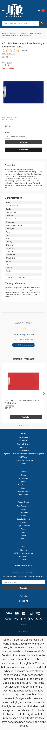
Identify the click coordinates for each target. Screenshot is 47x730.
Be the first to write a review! (23, 345)
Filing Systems (23, 485)
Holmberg (23, 522)
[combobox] (23, 23)
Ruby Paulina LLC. (23, 506)
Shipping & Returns (23, 444)
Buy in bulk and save (18, 136)
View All (23, 539)
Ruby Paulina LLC (23, 519)
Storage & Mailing (23, 491)
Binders (23, 475)
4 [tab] (25, 425)
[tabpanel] (23, 393)
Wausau (23, 509)
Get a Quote (23, 150)
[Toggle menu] (3, 10)
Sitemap (23, 464)
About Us (23, 447)
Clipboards (23, 482)
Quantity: (7, 132)
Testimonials (23, 437)
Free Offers (23, 495)
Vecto (23, 535)
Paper (23, 488)
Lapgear (23, 532)
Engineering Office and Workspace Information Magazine (23, 454)
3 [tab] (23, 425)
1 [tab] (19, 425)
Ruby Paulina (23, 513)
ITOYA (23, 516)
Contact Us (23, 441)
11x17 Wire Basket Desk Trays (23, 460)
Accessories (23, 478)
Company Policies (23, 451)
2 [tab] (21, 425)
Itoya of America (23, 526)
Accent (23, 529)
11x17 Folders (23, 457)
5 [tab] (27, 425)
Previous (3, 393)
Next (43, 393)
